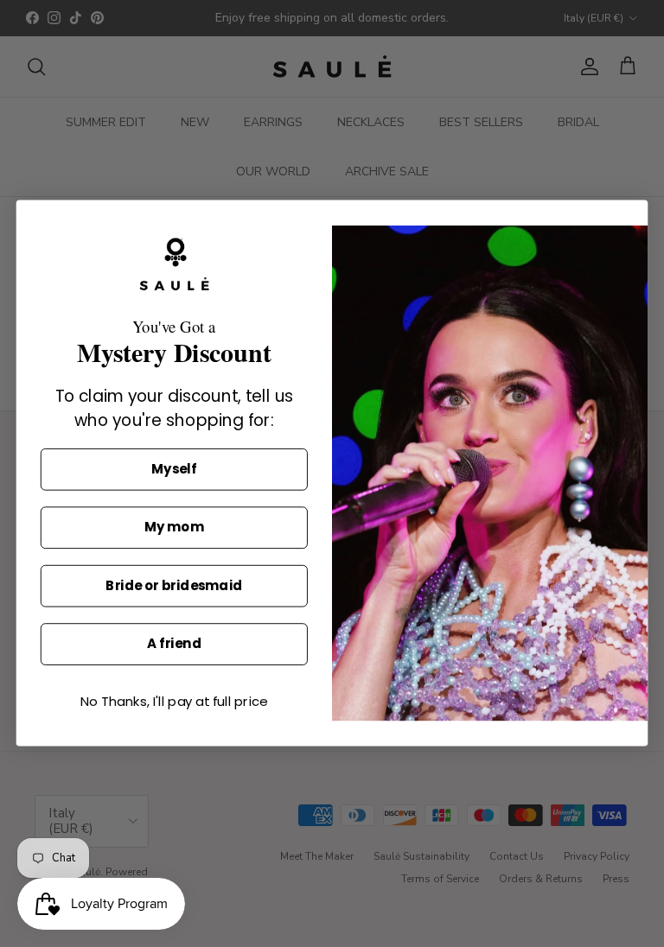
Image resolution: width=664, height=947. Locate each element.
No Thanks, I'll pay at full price (173, 702)
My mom (173, 527)
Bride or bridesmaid (173, 586)
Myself (173, 470)
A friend (174, 644)
